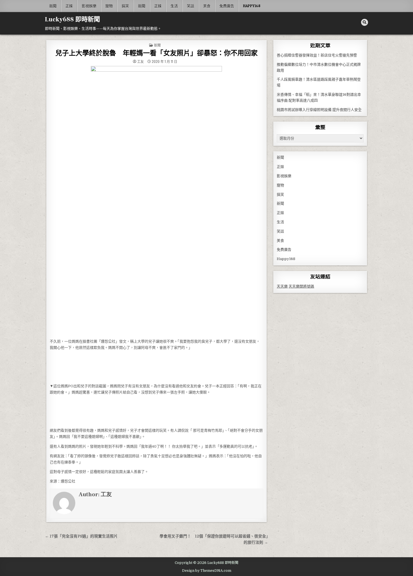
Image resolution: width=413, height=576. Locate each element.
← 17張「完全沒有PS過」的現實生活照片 (81, 536)
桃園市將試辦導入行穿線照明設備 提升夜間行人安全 (319, 110)
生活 (174, 6)
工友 (140, 61)
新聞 (52, 6)
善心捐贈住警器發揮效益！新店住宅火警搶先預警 (317, 55)
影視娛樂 (89, 6)
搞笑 (125, 6)
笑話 (190, 6)
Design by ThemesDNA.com (206, 571)
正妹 (69, 6)
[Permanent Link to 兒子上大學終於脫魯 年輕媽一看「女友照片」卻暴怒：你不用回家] (156, 201)
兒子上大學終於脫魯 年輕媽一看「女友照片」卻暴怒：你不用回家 (156, 53)
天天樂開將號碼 (301, 286)
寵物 (109, 6)
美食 (206, 6)
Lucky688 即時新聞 (72, 19)
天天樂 (282, 286)
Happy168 (251, 6)
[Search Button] (364, 22)
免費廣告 (226, 6)
